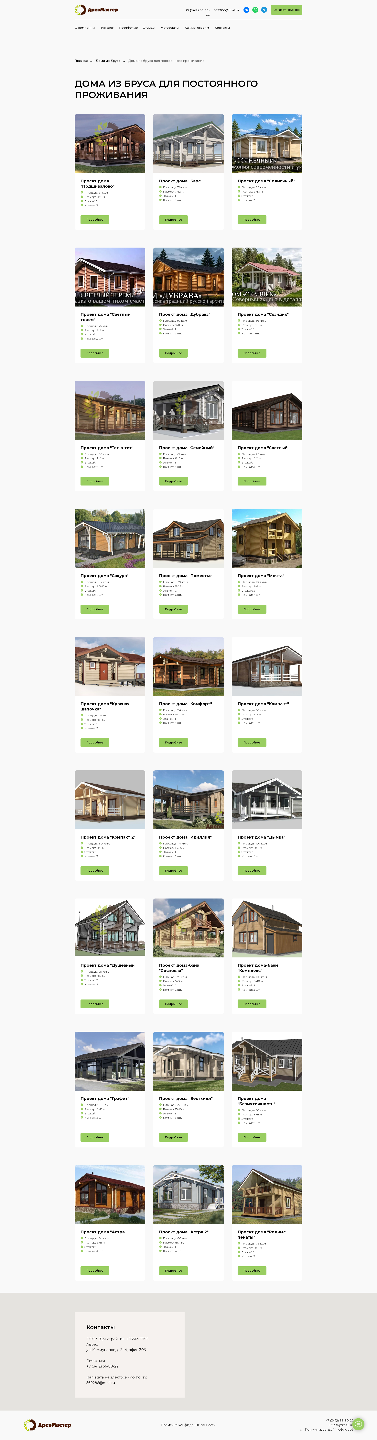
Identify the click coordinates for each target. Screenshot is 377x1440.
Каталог (107, 27)
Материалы (170, 27)
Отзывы (149, 27)
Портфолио (128, 27)
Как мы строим (197, 27)
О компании (85, 27)
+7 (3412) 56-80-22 (102, 1366)
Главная (81, 61)
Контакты (222, 27)
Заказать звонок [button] (287, 10)
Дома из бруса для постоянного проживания (166, 61)
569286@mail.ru (340, 1425)
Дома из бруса (108, 61)
